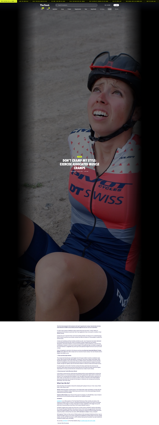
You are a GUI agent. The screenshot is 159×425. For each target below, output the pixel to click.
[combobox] (76, 5)
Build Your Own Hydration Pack (23, 1)
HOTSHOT (59, 401)
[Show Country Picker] (15, 1)
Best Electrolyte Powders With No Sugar (82, 1)
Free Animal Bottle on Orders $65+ (117, 1)
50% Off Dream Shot (100, 1)
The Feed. (74, 171)
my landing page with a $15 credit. (87, 420)
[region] (79, 1)
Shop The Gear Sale (134, 1)
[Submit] (56, 5)
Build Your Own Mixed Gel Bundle (60, 1)
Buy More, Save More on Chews (41, 1)
